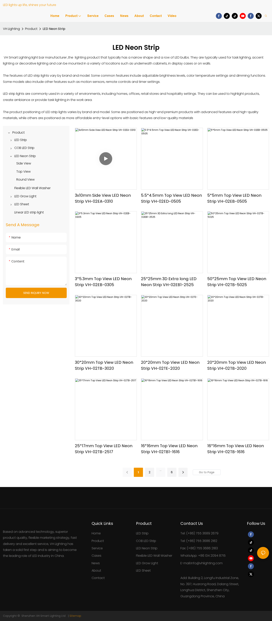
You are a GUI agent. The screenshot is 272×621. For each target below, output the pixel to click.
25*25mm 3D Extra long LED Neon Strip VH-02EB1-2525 (169, 282)
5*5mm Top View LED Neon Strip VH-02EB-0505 (234, 198)
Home (96, 533)
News (96, 563)
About (96, 570)
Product (31, 28)
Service (97, 548)
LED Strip (142, 533)
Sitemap (75, 616)
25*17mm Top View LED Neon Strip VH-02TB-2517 (103, 449)
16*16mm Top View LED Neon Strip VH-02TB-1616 (235, 449)
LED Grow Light (147, 563)
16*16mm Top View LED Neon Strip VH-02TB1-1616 (169, 449)
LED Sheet (143, 570)
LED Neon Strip (54, 28)
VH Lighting (11, 28)
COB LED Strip (146, 541)
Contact (98, 578)
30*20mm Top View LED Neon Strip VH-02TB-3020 (104, 365)
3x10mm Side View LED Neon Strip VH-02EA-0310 (103, 198)
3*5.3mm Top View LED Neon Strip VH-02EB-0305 (103, 282)
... (160, 470)
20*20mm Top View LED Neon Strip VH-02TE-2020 (170, 365)
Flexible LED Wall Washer (154, 555)
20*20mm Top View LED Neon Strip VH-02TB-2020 (236, 365)
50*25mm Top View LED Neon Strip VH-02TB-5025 (236, 282)
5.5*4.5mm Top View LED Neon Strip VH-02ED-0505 (171, 198)
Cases (96, 555)
